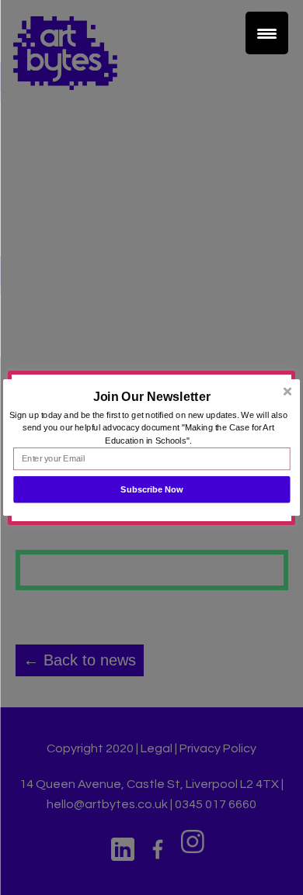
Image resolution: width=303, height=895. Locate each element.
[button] (151, 396)
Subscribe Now (151, 489)
